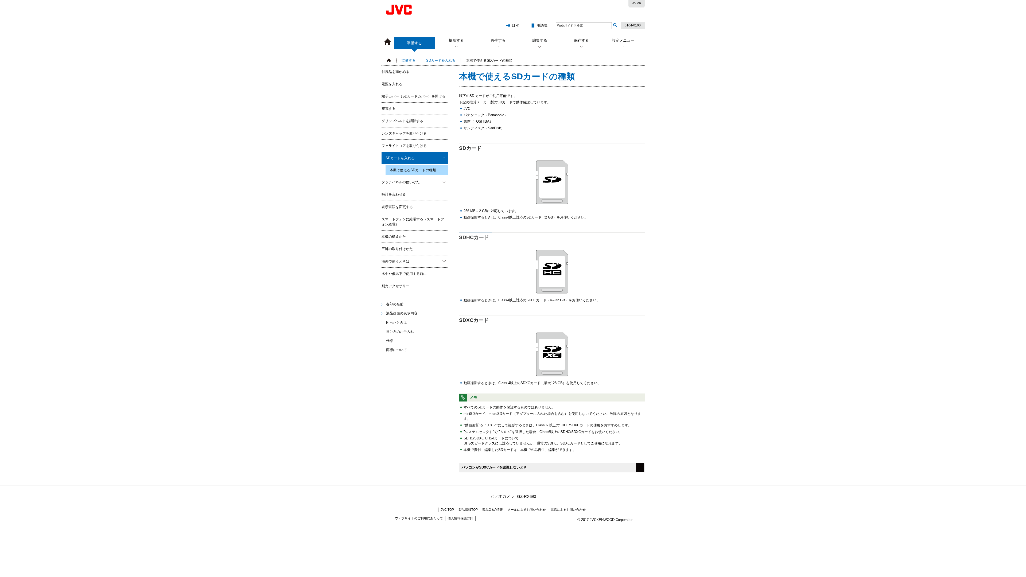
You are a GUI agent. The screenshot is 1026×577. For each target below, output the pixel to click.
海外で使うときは (395, 261)
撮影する (456, 40)
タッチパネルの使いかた (401, 182)
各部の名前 (394, 304)
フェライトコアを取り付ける (404, 146)
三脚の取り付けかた (397, 249)
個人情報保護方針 (460, 518)
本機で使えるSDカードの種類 (413, 170)
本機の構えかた (394, 237)
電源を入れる (392, 84)
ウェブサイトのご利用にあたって (419, 518)
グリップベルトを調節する (402, 121)
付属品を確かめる (395, 72)
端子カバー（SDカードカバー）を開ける (413, 96)
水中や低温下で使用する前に (404, 274)
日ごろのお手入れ (400, 332)
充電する (388, 109)
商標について (396, 350)
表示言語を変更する (397, 207)
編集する (539, 40)
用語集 (542, 25)
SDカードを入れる (440, 61)
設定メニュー (623, 40)
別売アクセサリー (395, 286)
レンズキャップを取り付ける (404, 133)
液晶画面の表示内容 (401, 313)
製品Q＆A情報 (492, 509)
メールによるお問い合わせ (526, 509)
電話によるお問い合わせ (568, 509)
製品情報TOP (468, 509)
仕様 (389, 341)
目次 (515, 25)
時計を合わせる (394, 194)
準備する (408, 61)
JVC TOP (447, 509)
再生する (498, 40)
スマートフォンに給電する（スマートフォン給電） (413, 221)
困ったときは (396, 323)
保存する (581, 40)
